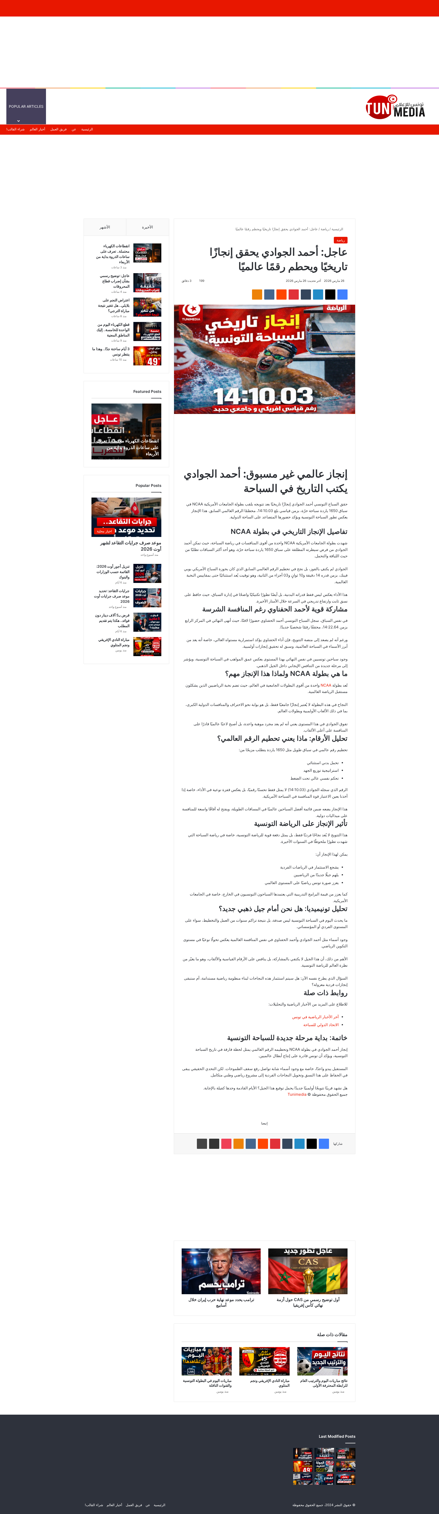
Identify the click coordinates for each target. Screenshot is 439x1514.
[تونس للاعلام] (397, 106)
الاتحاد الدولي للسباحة (321, 1024)
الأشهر (105, 227)
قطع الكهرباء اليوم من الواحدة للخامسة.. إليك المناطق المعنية (113, 329)
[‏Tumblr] (306, 294)
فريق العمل (58, 129)
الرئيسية (344, 106)
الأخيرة (147, 227)
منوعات (268, 106)
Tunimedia (297, 1094)
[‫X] (330, 294)
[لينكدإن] (318, 294)
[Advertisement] (219, 52)
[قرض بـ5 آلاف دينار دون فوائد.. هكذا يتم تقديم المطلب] (147, 622)
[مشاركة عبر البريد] (214, 1144)
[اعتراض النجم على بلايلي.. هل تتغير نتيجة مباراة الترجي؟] (147, 307)
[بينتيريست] (294, 294)
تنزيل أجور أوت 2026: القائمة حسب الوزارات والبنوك (113, 571)
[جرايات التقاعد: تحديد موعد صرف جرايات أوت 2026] (147, 597)
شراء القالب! (15, 129)
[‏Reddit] (281, 294)
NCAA (326, 685)
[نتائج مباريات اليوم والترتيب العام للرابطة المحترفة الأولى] (322, 1361)
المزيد (247, 106)
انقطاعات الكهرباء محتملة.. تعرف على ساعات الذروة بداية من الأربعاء (127, 447)
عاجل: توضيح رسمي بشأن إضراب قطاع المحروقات (115, 280)
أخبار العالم (323, 106)
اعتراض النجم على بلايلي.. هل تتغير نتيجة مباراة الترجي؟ (114, 305)
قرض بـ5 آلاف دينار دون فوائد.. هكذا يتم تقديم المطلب (112, 620)
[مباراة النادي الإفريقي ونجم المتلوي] (264, 1361)
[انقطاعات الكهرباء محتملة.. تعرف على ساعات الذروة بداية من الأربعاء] (147, 252)
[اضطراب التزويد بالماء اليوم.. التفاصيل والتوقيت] (324, 1479)
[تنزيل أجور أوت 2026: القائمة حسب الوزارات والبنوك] (147, 573)
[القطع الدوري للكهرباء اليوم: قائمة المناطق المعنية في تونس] (345, 1479)
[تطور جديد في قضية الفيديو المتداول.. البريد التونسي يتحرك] (302, 1479)
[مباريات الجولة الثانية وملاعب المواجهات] (324, 1466)
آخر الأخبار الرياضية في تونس (315, 1016)
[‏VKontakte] (269, 294)
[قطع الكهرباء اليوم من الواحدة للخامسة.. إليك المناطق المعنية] (147, 331)
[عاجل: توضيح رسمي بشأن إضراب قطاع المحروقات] (147, 282)
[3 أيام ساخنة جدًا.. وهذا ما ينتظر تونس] (147, 355)
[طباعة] (202, 1144)
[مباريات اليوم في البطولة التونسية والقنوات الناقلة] (207, 1361)
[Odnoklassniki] (257, 294)
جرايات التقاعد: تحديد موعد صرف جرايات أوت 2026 (112, 596)
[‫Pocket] (226, 1144)
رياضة (325, 229)
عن (74, 129)
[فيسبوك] (342, 294)
